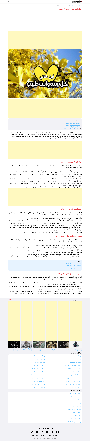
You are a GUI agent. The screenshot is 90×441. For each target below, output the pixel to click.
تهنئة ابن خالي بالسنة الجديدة (73, 123)
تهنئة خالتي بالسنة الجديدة (74, 269)
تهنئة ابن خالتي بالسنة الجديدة (73, 263)
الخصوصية (43, 435)
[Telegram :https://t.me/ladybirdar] (36, 433)
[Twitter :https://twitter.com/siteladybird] (31, 433)
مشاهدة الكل (11, 300)
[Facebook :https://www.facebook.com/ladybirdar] (57, 433)
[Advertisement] (45, 21)
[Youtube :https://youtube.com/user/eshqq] (47, 433)
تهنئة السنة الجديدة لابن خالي (73, 125)
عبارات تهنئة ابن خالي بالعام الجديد (71, 128)
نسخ (17, 171)
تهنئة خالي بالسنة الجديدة (74, 267)
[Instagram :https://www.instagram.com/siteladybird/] (52, 433)
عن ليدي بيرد (52, 435)
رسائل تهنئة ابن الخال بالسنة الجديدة (71, 126)
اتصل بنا (35, 435)
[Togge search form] (9, 1)
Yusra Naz (59, 296)
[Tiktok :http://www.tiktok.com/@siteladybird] (42, 433)
